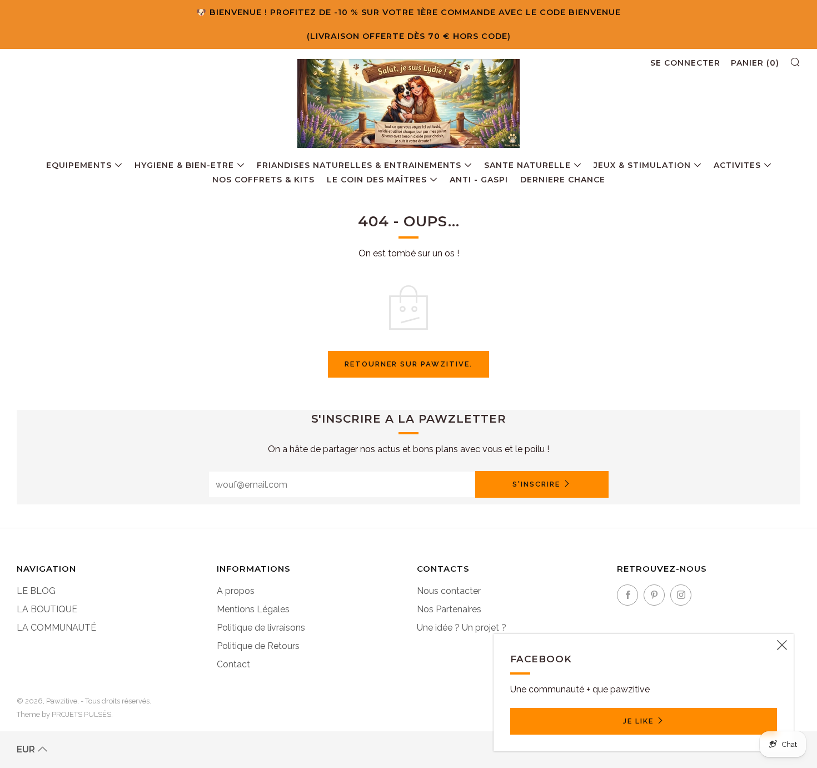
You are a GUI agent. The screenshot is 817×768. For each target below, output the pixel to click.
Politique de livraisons (261, 627)
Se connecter (685, 63)
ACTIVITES (737, 165)
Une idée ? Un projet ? (461, 627)
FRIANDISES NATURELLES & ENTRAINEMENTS (359, 165)
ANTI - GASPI (479, 180)
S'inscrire (536, 484)
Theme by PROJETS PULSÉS (64, 714)
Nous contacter (449, 591)
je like (638, 721)
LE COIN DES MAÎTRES (377, 180)
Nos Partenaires (449, 609)
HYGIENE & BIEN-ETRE (184, 165)
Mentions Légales (253, 609)
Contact (233, 664)
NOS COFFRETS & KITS (263, 180)
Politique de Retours (258, 646)
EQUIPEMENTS (79, 165)
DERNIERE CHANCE (562, 180)
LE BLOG (36, 591)
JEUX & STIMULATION (642, 165)
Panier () (755, 63)
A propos (236, 591)
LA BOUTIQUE (47, 609)
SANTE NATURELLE (527, 165)
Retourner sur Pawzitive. (408, 364)
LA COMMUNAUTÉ (56, 627)
